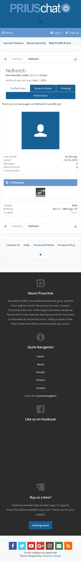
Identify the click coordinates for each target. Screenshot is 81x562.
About (40, 364)
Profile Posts (18, 88)
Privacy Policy (66, 245)
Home (40, 356)
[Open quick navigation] (75, 59)
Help (26, 245)
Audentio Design (51, 556)
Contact (40, 388)
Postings (66, 88)
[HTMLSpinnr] (40, 192)
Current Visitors (13, 43)
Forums (40, 372)
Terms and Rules (43, 245)
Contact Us (13, 245)
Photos (40, 380)
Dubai (74, 212)
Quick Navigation (46, 396)
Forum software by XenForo (40, 552)
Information (41, 95)
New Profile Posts (60, 43)
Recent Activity (36, 43)
